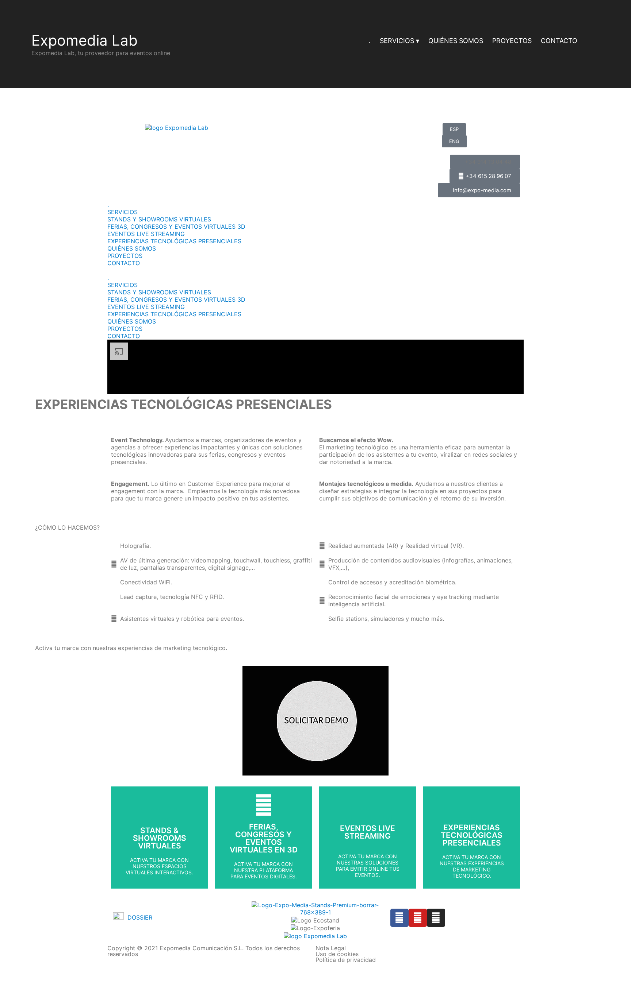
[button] (315, 270)
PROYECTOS (512, 41)
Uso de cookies (337, 954)
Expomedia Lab (84, 40)
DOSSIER (138, 917)
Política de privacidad (346, 959)
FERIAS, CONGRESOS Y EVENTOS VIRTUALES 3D (176, 226)
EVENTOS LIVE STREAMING (146, 233)
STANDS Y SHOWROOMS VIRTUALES (159, 219)
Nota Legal (331, 948)
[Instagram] (436, 918)
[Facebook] (399, 918)
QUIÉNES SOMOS (455, 41)
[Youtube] (418, 918)
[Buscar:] (593, 41)
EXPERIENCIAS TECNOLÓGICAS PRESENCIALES (174, 241)
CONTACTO (559, 41)
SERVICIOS (397, 41)
